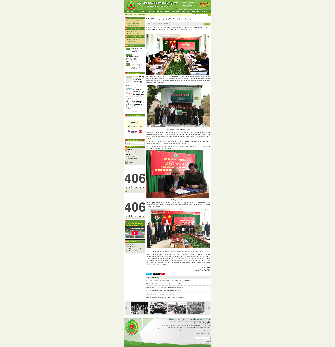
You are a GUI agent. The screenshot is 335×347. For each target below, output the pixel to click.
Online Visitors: (130, 244)
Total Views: (129, 250)
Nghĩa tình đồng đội (133, 23)
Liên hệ (205, 11)
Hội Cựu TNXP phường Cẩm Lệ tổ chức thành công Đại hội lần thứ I (164, 290)
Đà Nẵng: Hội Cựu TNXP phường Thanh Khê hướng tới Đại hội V (163, 294)
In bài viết (206, 24)
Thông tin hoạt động (133, 20)
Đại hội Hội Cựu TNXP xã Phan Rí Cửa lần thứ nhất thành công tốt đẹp (165, 287)
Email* (209, 336)
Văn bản (175, 11)
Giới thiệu (139, 11)
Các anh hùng (131, 41)
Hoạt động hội (135, 18)
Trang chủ (129, 11)
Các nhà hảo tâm (132, 31)
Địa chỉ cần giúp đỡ (133, 33)
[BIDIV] (135, 130)
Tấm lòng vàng (135, 28)
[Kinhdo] (135, 125)
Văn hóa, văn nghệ (132, 25)
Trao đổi (150, 11)
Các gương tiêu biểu (133, 39)
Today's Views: (130, 246)
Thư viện (185, 11)
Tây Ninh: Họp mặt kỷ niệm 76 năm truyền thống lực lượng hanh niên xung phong (168, 283)
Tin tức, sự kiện (162, 11)
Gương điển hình (135, 36)
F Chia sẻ (149, 273)
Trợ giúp (195, 11)
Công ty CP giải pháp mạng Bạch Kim (200, 344)
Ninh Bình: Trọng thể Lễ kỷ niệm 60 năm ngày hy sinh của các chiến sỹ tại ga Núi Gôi (169, 280)
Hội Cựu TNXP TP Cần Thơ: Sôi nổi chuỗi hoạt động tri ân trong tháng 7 (165, 297)
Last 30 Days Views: (131, 248)
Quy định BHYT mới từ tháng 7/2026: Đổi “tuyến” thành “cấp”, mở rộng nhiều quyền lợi (138, 80)
